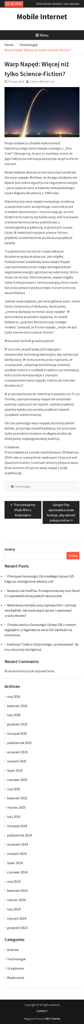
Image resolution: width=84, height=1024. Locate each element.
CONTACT (42, 1011)
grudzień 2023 (17, 927)
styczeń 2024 (16, 918)
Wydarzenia (15, 977)
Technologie (23, 486)
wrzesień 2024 (17, 844)
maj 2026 (13, 696)
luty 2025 (13, 816)
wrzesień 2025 (17, 752)
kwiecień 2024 (17, 890)
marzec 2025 (16, 807)
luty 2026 (13, 715)
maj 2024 (13, 881)
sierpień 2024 (16, 853)
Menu (44, 35)
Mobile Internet (42, 16)
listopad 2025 (17, 733)
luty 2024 (13, 909)
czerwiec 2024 (17, 872)
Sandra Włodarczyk (42, 81)
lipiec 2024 (15, 863)
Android (13, 950)
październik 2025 (19, 743)
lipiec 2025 (15, 770)
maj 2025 (13, 789)
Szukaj (10, 549)
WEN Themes (52, 1019)
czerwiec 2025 (17, 780)
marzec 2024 (16, 900)
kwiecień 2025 (17, 798)
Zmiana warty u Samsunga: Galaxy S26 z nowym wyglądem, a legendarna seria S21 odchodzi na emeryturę (40, 629)
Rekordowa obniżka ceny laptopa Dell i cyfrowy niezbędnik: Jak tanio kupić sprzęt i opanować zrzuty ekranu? (40, 610)
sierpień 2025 (16, 761)
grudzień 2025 (17, 724)
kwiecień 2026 (17, 706)
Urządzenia (15, 968)
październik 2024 (19, 835)
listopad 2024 (17, 826)
